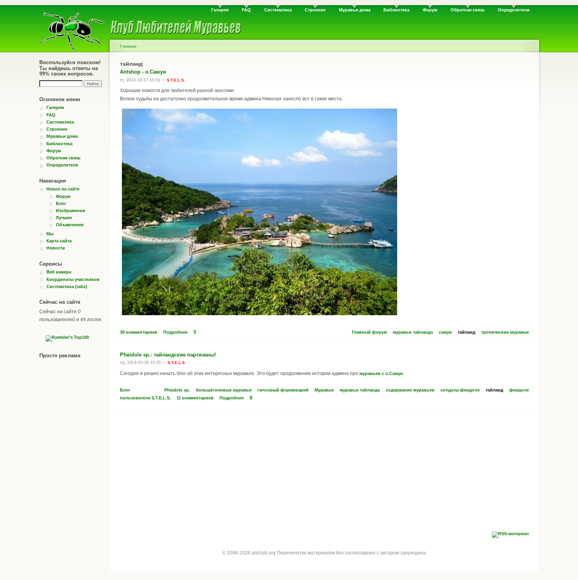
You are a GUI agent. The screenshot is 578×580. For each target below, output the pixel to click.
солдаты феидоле (460, 390)
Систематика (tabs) (66, 286)
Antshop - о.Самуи (143, 72)
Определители (514, 9)
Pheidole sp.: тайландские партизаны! (168, 355)
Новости (55, 248)
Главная (128, 46)
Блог (61, 203)
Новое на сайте (62, 189)
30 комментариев (138, 332)
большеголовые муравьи (224, 390)
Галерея (219, 9)
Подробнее (175, 332)
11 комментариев (195, 397)
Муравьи (324, 390)
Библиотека (396, 9)
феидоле (519, 390)
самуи (445, 332)
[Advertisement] (324, 472)
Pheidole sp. (177, 390)
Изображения (70, 210)
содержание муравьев (410, 390)
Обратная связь (468, 9)
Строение (315, 9)
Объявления (69, 224)
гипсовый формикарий (283, 390)
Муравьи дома (354, 9)
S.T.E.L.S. (176, 80)
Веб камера (58, 272)
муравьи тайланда (413, 332)
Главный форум (369, 332)
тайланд (466, 332)
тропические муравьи (505, 332)
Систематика (278, 9)
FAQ (246, 9)
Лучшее (64, 217)
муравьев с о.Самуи (381, 373)
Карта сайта (59, 240)
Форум (430, 9)
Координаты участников (72, 279)
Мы (49, 233)
